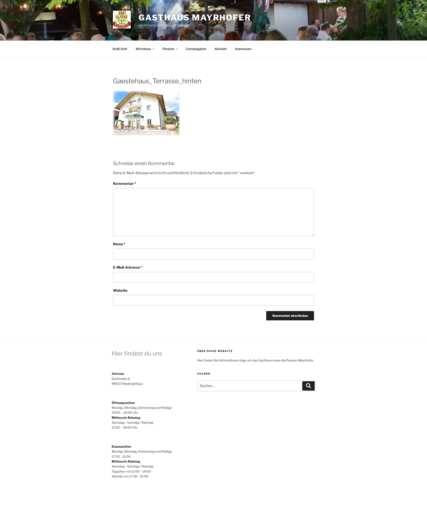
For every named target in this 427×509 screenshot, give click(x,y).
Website (120, 290)
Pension (168, 49)
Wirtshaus (143, 49)
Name (119, 244)
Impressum (243, 49)
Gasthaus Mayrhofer (195, 17)
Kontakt (221, 49)
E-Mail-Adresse (127, 267)
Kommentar (124, 184)
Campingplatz (196, 49)
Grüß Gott (120, 49)
